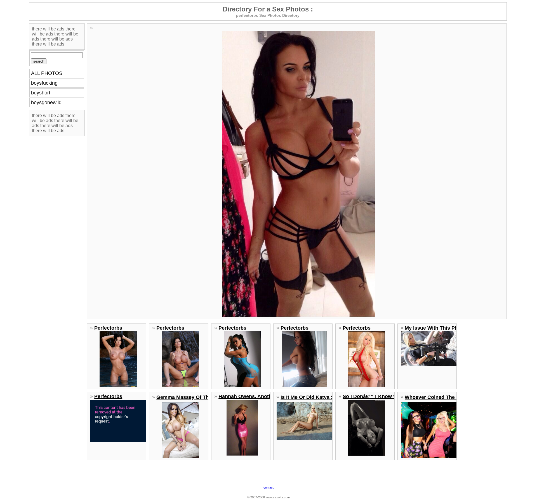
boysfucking (44, 83)
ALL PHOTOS (46, 73)
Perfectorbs (108, 328)
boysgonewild (46, 102)
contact (268, 487)
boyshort (40, 93)
